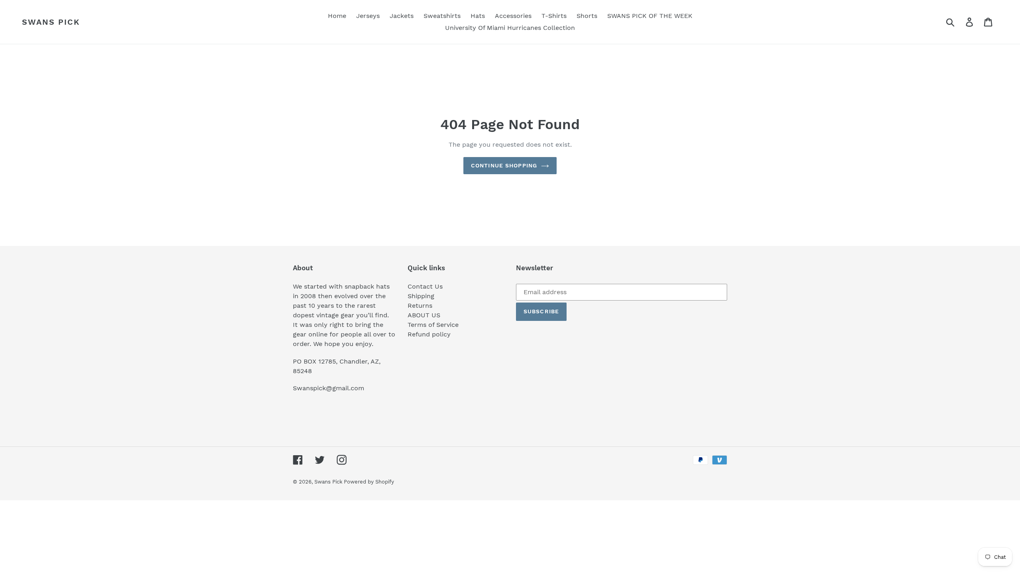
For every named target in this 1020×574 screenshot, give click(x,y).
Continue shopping (504, 165)
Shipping (421, 296)
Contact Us (425, 286)
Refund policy (429, 334)
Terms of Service (433, 324)
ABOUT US (424, 315)
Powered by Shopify (369, 482)
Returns (420, 305)
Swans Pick (51, 22)
